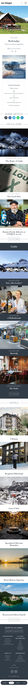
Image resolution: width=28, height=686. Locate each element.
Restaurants (17, 385)
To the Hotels (14, 620)
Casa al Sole (14, 508)
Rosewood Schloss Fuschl (14, 615)
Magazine (17, 193)
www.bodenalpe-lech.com (14, 102)
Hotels (18, 683)
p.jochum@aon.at (14, 98)
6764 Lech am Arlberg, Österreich (14, 93)
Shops (17, 350)
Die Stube (14, 389)
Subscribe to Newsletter (14, 631)
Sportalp (14, 353)
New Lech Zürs (14, 197)
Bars (17, 315)
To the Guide (14, 394)
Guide (11, 683)
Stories (4, 683)
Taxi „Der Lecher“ (14, 283)
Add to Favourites (15, 48)
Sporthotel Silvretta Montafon (14, 544)
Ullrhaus (14, 439)
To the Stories (14, 239)
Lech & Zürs (14, 37)
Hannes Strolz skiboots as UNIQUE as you (14, 233)
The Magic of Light (14, 161)
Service (18, 280)
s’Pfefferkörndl (14, 318)
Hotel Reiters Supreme (14, 580)
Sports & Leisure (17, 158)
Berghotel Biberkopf (14, 474)
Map (24, 683)
